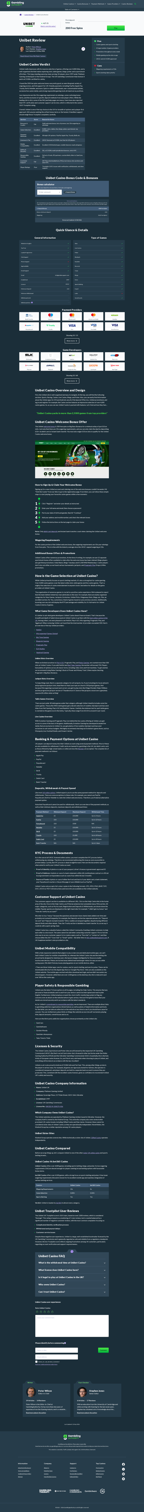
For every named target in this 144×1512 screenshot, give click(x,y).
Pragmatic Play (89, 565)
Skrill (38, 831)
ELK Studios (40, 649)
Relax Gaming (84, 663)
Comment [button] (103, 1350)
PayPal (38, 820)
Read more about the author (36, 1413)
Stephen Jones (41, 49)
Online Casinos (68, 4)
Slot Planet (99, 1477)
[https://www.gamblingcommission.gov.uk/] (75, 1493)
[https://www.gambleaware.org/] (91, 1493)
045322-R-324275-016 (54, 1106)
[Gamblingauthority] (20, 14)
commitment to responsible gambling (59, 1004)
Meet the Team (48, 1471)
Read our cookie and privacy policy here (46, 1364)
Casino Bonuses (82, 4)
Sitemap (20, 1477)
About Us (46, 1468)
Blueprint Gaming (42, 641)
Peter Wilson (36, 47)
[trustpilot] (124, 1480)
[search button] (135, 4)
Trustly (38, 835)
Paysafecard (40, 823)
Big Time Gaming (42, 637)
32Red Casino (96, 1138)
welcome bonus (49, 426)
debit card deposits (51, 531)
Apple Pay (39, 816)
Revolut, (81, 749)
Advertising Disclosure (24, 1468)
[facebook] (124, 1465)
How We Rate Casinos (50, 1477)
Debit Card (40, 839)
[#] (102, 1493)
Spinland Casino (100, 1471)
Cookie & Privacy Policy (24, 1474)
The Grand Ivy (100, 1468)
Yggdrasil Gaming (42, 652)
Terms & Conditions (23, 1471)
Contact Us (73, 1468)
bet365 (58, 1203)
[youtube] (124, 1475)
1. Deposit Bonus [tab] (70, 192)
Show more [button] (71, 341)
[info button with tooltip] (32, 302)
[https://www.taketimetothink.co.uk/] (60, 1493)
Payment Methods (97, 4)
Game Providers (113, 4)
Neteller (39, 827)
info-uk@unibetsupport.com (97, 938)
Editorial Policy (74, 1477)
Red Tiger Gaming (74, 665)
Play (115, 28)
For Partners (73, 1471)
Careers (46, 1474)
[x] (124, 1470)
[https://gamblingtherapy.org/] (45, 1493)
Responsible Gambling (76, 1474)
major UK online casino (91, 1153)
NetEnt (38, 630)
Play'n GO (60, 663)
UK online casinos (48, 793)
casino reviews (29, 15)
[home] (15, 3)
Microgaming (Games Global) (47, 633)
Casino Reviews (127, 4)
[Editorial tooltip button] (83, 49)
